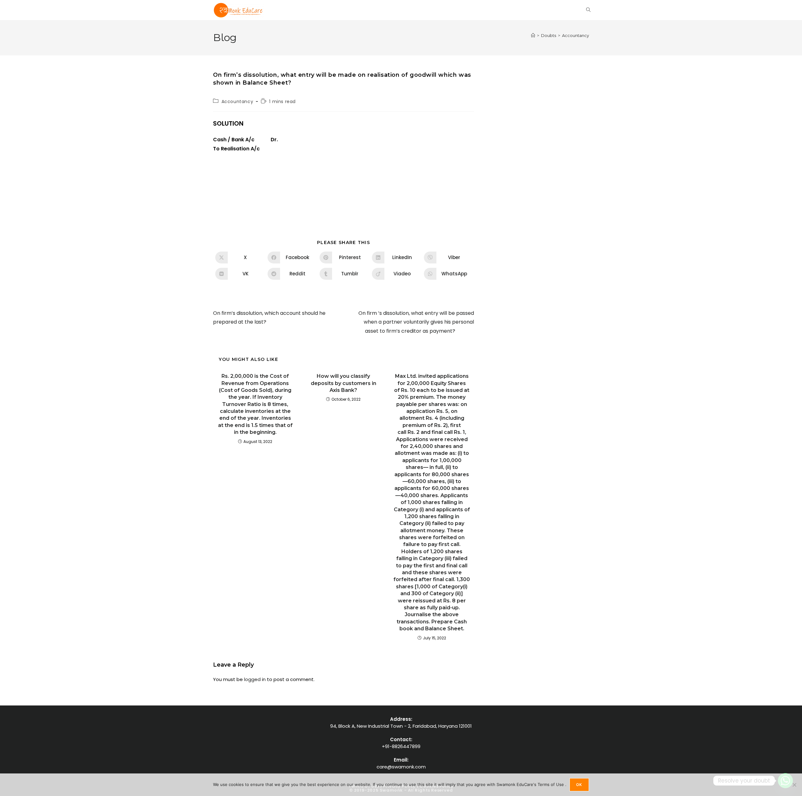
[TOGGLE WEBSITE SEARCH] (588, 10)
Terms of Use (551, 784)
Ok (579, 784)
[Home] (533, 35)
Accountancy (575, 35)
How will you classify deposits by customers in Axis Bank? (343, 383)
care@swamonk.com (401, 766)
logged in (255, 679)
